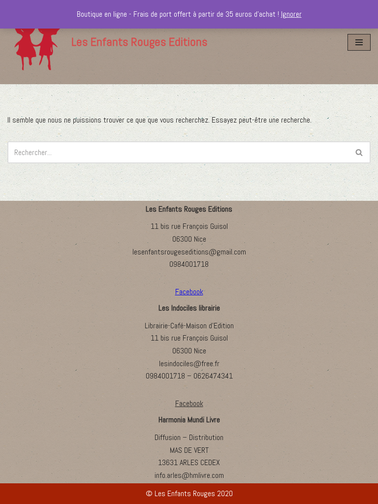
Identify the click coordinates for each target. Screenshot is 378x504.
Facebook (189, 403)
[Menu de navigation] (359, 42)
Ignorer (291, 14)
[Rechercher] (359, 152)
